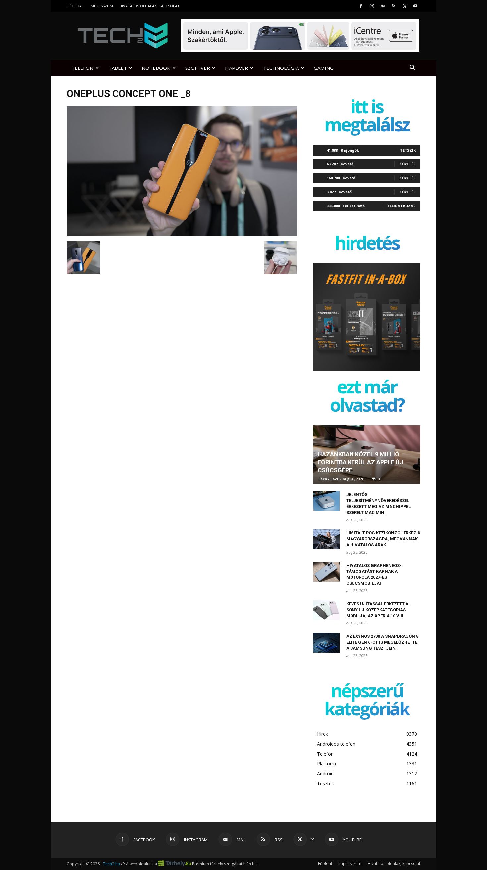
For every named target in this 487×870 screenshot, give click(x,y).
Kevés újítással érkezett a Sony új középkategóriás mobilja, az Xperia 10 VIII (377, 609)
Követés (407, 163)
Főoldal (75, 5)
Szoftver (197, 68)
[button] (412, 68)
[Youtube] (415, 6)
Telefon (82, 68)
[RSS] (394, 6)
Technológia (281, 68)
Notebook (156, 68)
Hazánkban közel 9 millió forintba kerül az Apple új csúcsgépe (360, 462)
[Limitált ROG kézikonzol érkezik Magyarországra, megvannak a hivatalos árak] (326, 539)
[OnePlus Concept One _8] (182, 234)
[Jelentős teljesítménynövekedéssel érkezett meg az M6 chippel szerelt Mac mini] (326, 501)
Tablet (117, 68)
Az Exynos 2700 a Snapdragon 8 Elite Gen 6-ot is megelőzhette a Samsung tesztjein (382, 642)
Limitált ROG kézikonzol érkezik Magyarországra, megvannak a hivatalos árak (383, 538)
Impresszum (101, 5)
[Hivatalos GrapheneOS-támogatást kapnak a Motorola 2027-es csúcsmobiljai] (326, 572)
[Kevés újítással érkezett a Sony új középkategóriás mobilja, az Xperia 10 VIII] (326, 610)
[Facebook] (361, 6)
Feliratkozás (402, 205)
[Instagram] (372, 6)
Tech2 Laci (328, 478)
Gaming (324, 68)
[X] (404, 6)
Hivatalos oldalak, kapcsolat (149, 5)
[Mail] (383, 6)
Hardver (236, 68)
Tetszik (408, 150)
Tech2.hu (111, 864)
